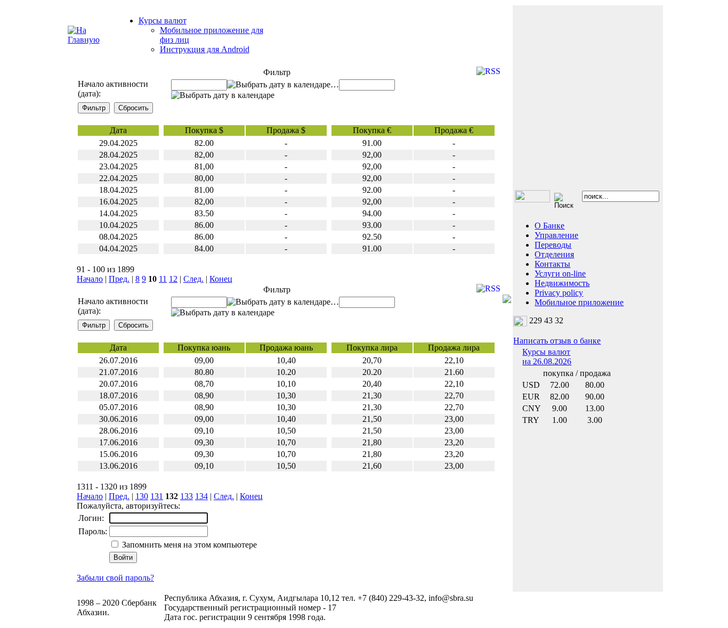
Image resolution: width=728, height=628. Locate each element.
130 (141, 496)
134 (201, 496)
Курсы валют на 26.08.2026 (546, 356)
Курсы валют (163, 20)
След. (193, 278)
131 (156, 496)
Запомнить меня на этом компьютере (188, 544)
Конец (220, 278)
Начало (90, 278)
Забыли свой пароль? (115, 577)
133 (186, 496)
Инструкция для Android (204, 49)
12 (173, 278)
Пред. (119, 278)
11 (163, 278)
